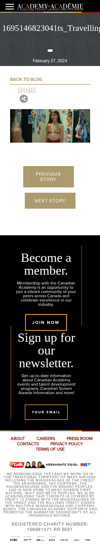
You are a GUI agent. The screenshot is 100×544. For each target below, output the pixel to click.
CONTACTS (28, 444)
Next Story (50, 200)
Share (26, 89)
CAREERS (46, 438)
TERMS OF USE (50, 449)
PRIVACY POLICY (66, 444)
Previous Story (48, 176)
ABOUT (18, 438)
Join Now (46, 322)
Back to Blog (26, 79)
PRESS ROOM (80, 438)
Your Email (46, 412)
